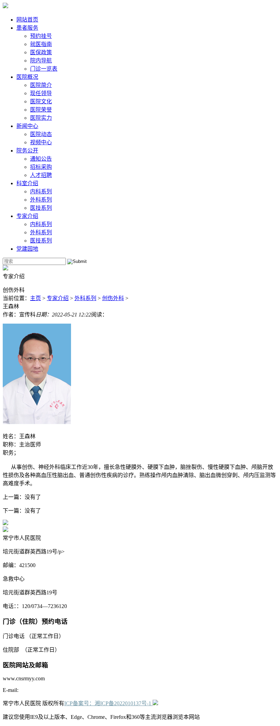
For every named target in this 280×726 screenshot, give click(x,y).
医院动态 (41, 134)
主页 (35, 298)
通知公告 (41, 159)
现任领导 (41, 93)
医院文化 (41, 101)
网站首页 (27, 20)
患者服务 (27, 28)
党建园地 (27, 249)
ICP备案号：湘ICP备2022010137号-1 (107, 703)
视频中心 (41, 142)
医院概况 (27, 77)
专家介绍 (27, 216)
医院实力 (41, 118)
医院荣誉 (41, 110)
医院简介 (41, 85)
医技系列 (41, 208)
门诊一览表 (43, 69)
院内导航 (41, 60)
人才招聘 (41, 175)
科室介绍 (27, 183)
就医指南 (41, 44)
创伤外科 (113, 298)
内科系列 (41, 191)
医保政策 (41, 52)
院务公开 (27, 150)
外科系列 (41, 200)
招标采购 (41, 167)
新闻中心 (27, 126)
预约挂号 (41, 36)
